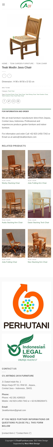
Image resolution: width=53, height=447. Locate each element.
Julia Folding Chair (9, 262)
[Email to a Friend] (13, 101)
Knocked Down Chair (12, 94)
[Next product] (4, 76)
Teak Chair (41, 64)
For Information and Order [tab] (15, 111)
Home (4, 64)
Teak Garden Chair (42, 94)
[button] (3, 4)
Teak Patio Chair (19, 96)
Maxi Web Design (32, 443)
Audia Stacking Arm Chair (12, 223)
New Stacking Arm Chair (37, 262)
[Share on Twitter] (9, 101)
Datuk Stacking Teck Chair (38, 223)
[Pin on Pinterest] (18, 101)
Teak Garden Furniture (22, 64)
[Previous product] (9, 76)
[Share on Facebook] (4, 101)
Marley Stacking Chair (11, 183)
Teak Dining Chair (31, 94)
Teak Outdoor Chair (7, 96)
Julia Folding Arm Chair (37, 183)
